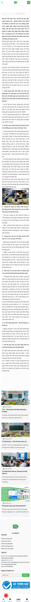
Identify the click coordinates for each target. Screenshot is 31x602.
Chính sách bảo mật (6, 538)
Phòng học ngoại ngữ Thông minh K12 (14, 506)
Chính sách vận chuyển (7, 548)
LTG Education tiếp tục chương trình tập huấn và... (14, 472)
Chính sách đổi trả (6, 541)
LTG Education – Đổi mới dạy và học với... (15, 441)
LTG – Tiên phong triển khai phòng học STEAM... (14, 410)
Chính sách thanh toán (7, 546)
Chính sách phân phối (7, 543)
